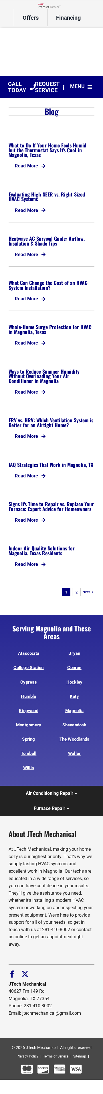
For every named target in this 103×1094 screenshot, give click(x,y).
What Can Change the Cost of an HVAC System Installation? (48, 285)
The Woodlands (75, 739)
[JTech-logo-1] (51, 32)
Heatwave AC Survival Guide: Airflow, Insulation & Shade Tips (47, 241)
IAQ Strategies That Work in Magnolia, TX (51, 464)
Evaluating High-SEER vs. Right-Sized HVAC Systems (47, 197)
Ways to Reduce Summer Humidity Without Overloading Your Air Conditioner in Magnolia (44, 376)
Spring (28, 739)
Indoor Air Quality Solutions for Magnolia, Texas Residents (42, 550)
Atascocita (28, 653)
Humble (28, 696)
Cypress (28, 682)
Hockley (74, 682)
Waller (74, 753)
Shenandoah (74, 725)
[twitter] (25, 974)
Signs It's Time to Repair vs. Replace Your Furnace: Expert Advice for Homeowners (51, 506)
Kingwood (28, 710)
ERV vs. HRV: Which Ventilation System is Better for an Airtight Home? (51, 422)
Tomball (29, 753)
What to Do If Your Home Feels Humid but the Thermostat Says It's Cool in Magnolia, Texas (47, 149)
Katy (74, 696)
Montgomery (28, 725)
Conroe (74, 667)
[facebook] (12, 974)
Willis (28, 767)
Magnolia (74, 710)
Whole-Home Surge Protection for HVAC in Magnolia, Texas (50, 329)
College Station (28, 667)
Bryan (74, 653)
